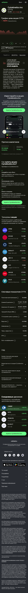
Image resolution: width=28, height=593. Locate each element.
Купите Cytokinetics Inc (14, 110)
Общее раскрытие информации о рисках (10, 560)
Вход (20, 2)
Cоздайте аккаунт (5, 46)
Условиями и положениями (11, 551)
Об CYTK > (15, 55)
